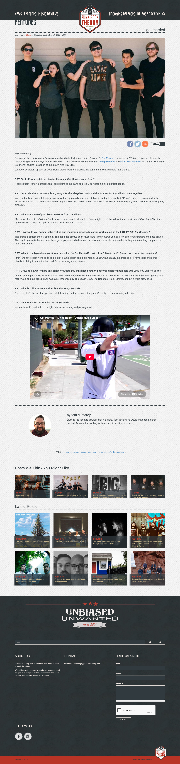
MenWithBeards (146, 759)
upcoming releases (122, 14)
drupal (26, 759)
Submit (123, 720)
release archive (148, 14)
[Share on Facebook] (130, 144)
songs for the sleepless (114, 452)
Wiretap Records (106, 161)
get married (67, 452)
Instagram (28, 736)
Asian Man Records (130, 161)
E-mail (119, 673)
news (18, 14)
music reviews (48, 14)
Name (118, 664)
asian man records (95, 452)
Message (120, 683)
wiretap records (79, 452)
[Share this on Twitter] (137, 144)
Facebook (19, 736)
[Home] (90, 18)
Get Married (108, 158)
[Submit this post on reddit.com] (145, 144)
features (30, 14)
